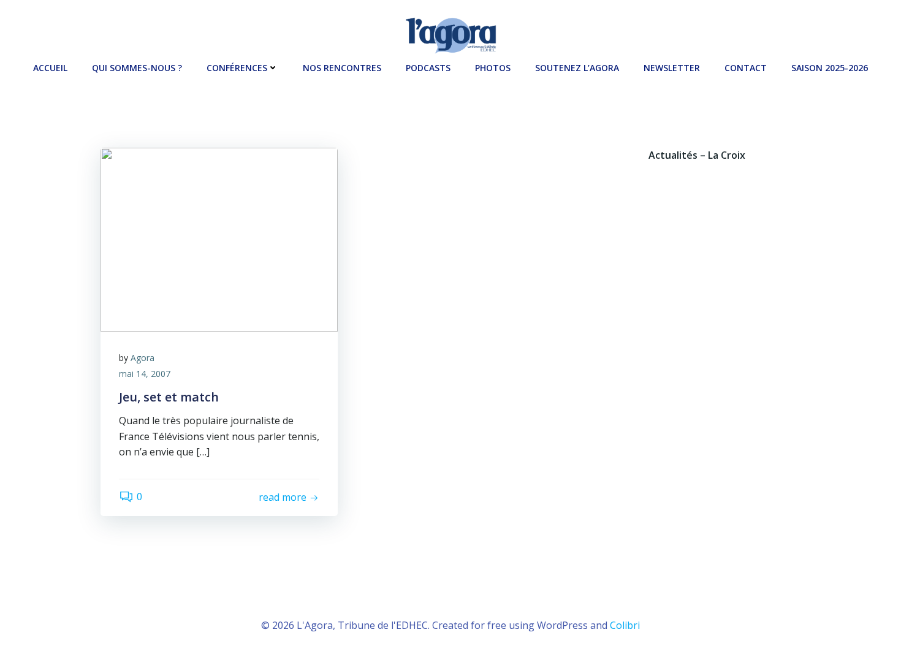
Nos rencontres (342, 68)
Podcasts (428, 68)
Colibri (625, 625)
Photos (493, 68)
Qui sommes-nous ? (137, 68)
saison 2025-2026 (829, 68)
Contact (745, 68)
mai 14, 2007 (144, 373)
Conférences (237, 68)
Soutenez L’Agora (577, 68)
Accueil (50, 68)
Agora (142, 357)
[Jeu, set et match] (219, 238)
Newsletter (672, 68)
